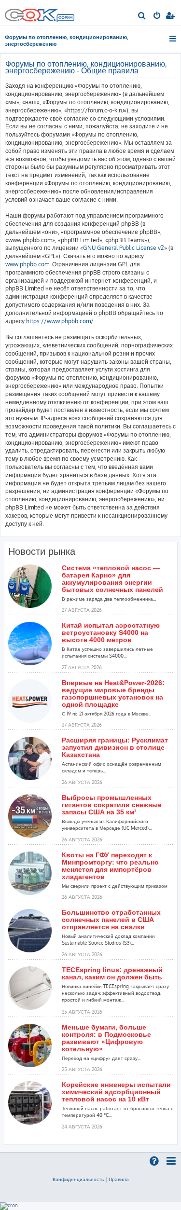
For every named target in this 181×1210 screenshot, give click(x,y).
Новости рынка (41, 551)
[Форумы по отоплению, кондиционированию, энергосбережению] (65, 18)
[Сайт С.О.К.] (39, 12)
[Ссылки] (173, 38)
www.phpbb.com (27, 264)
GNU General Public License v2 (123, 247)
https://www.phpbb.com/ (60, 321)
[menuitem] (142, 16)
